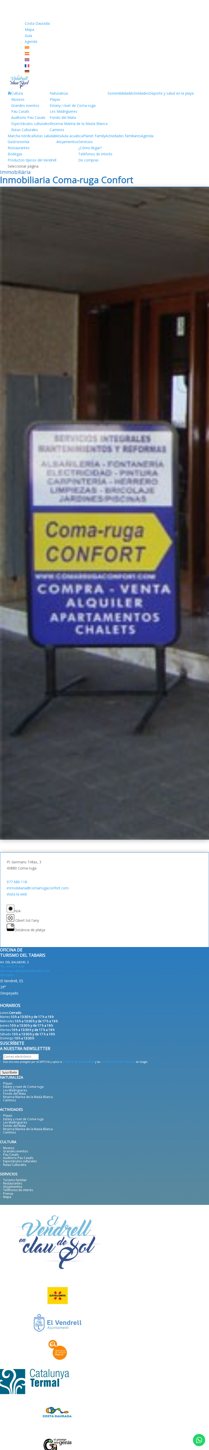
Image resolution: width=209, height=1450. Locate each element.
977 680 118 (17, 881)
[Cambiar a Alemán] (27, 71)
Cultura (17, 93)
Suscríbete (9, 1072)
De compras (88, 160)
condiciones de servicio (118, 1062)
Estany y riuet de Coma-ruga (23, 1087)
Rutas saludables (47, 135)
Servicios (85, 141)
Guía (28, 35)
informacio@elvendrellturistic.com (25, 971)
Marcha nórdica (20, 135)
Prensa (8, 1193)
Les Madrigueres (63, 111)
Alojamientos (67, 141)
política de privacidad (78, 1062)
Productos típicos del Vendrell (32, 160)
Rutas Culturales (24, 129)
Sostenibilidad (119, 93)
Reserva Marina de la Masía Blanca (79, 123)
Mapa (29, 29)
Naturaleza (59, 93)
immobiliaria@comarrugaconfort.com (38, 888)
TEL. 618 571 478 (12, 966)
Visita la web (17, 894)
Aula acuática (72, 135)
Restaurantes (19, 147)
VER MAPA (7, 975)
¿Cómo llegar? (90, 147)
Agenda (31, 41)
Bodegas (15, 154)
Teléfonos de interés (95, 154)
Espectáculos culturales (30, 123)
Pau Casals (20, 111)
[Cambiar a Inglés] (27, 59)
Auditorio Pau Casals (28, 117)
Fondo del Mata (63, 117)
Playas (55, 99)
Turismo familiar (15, 1180)
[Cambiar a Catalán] (27, 47)
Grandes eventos (25, 105)
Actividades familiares (123, 135)
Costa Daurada (37, 23)
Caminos (57, 129)
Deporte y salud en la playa (171, 93)
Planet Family (94, 135)
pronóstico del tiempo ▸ (31, 999)
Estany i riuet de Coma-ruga (73, 105)
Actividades (139, 93)
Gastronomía (18, 141)
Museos (17, 99)
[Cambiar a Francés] (27, 66)
